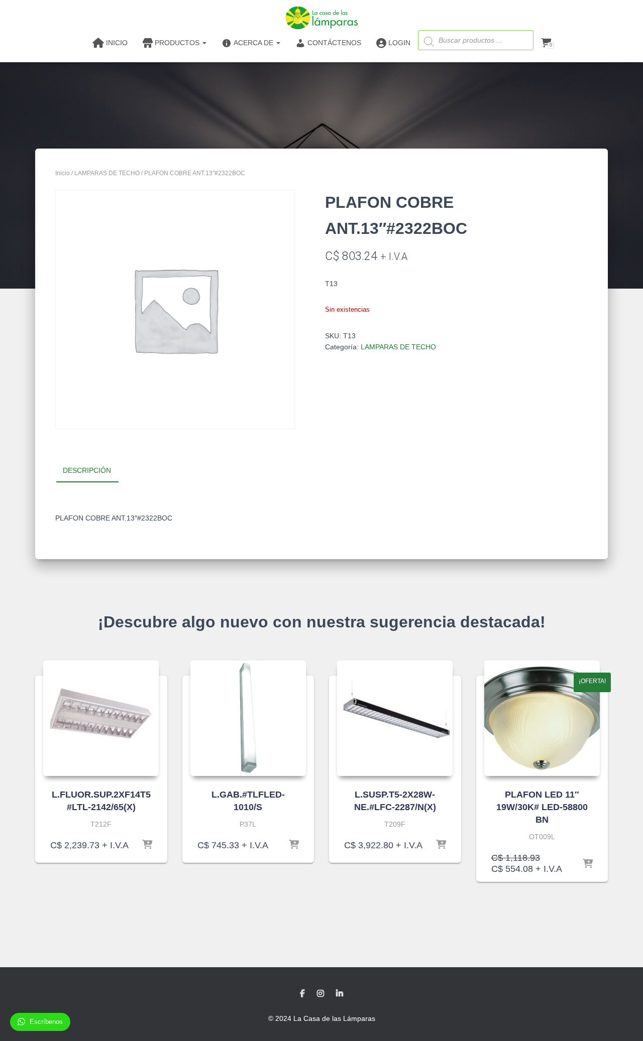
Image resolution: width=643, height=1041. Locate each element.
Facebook (302, 993)
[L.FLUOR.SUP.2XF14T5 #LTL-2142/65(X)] (101, 718)
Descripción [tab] (87, 470)
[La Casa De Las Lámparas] (321, 17)
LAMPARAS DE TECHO (107, 173)
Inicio (62, 173)
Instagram (320, 993)
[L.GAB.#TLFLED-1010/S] (248, 718)
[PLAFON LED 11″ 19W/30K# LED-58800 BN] (542, 718)
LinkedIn (339, 993)
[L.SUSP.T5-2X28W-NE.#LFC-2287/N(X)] (395, 718)
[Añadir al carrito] (147, 845)
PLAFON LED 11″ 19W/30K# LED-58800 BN (542, 807)
